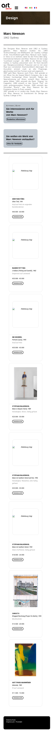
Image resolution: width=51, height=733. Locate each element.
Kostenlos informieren (16, 119)
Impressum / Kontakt (14, 722)
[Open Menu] (16, 8)
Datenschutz (11, 720)
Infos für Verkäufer (14, 144)
